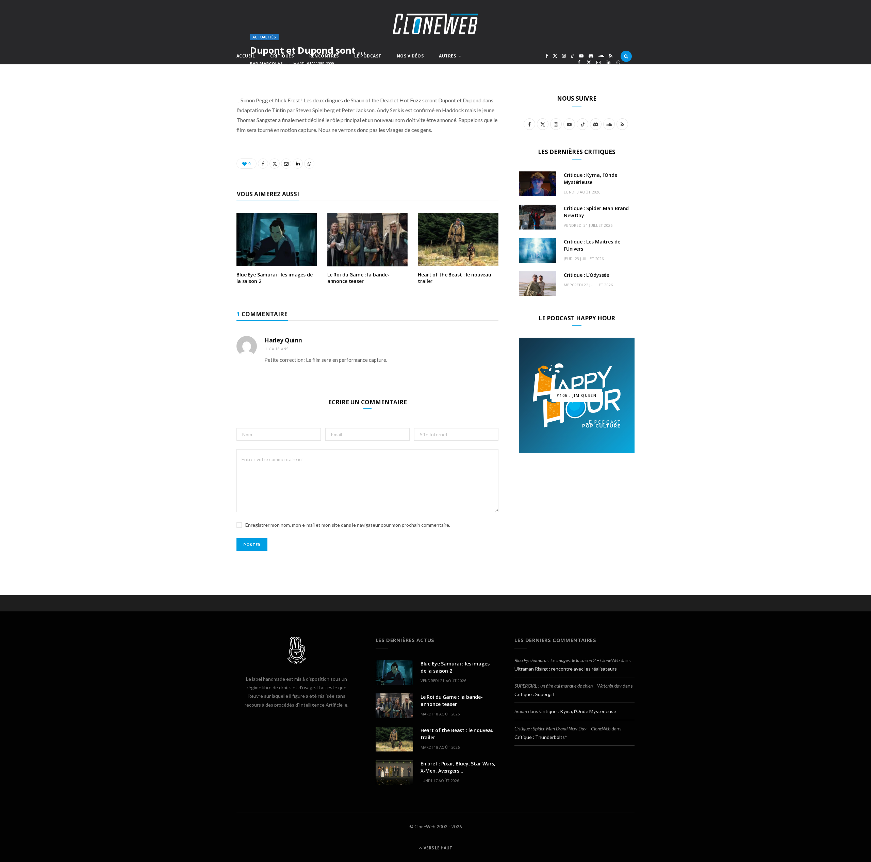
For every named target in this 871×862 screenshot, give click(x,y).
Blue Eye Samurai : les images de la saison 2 (274, 277)
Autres (447, 56)
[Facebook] (579, 62)
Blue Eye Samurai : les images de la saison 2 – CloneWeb (567, 660)
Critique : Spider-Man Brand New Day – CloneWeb (562, 728)
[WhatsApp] (618, 62)
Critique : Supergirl (534, 694)
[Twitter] (589, 62)
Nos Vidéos (410, 56)
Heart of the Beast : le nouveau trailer (454, 277)
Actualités (264, 36)
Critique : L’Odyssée (586, 275)
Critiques (282, 56)
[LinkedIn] (608, 62)
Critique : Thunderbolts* (540, 737)
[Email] (598, 62)
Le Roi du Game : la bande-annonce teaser (358, 277)
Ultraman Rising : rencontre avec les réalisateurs (565, 669)
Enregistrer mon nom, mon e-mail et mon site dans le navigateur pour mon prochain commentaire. (347, 525)
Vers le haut (437, 848)
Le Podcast (367, 56)
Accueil (245, 56)
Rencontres (324, 56)
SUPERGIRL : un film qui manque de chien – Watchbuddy (568, 686)
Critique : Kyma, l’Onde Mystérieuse (577, 711)
